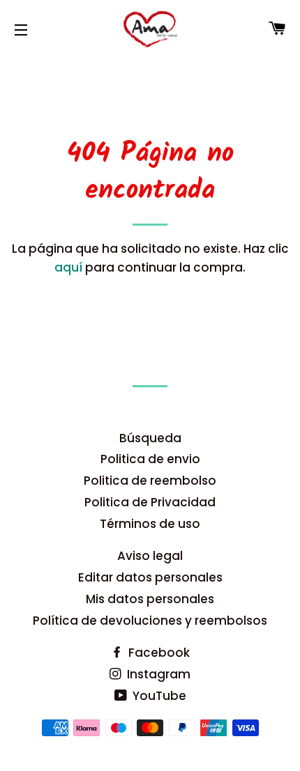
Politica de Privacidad (150, 502)
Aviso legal (150, 555)
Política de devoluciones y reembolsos (150, 620)
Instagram (157, 674)
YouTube (158, 695)
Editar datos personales (150, 577)
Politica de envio (150, 459)
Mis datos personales (150, 599)
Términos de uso (150, 523)
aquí (68, 267)
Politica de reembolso (150, 480)
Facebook (158, 652)
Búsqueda (150, 438)
